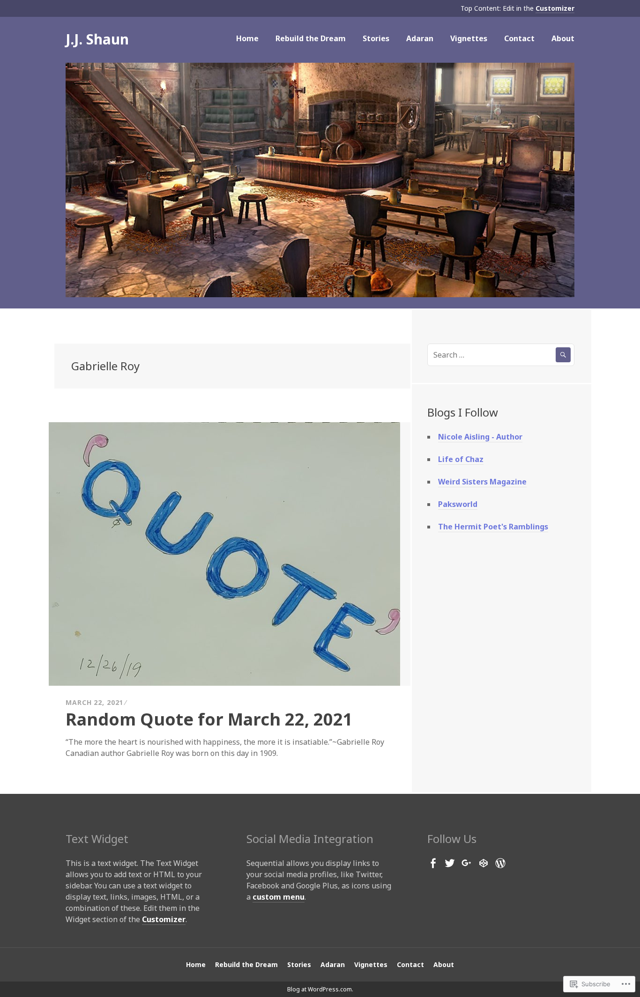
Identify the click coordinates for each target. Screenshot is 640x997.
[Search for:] (500, 355)
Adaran (419, 38)
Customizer (555, 8)
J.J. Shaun (97, 39)
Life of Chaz (461, 459)
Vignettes (468, 38)
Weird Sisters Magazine (482, 482)
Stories (376, 38)
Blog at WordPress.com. (320, 989)
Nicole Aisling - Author (480, 437)
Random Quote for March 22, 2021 (209, 719)
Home (247, 38)
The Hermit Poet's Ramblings (493, 526)
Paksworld (457, 504)
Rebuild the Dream (310, 38)
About (562, 38)
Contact (519, 38)
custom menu (279, 897)
